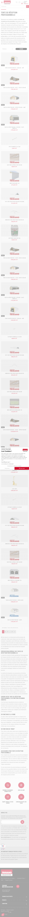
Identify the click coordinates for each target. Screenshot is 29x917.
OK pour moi (22, 468)
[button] (2, 914)
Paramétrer (7, 468)
